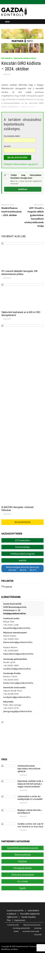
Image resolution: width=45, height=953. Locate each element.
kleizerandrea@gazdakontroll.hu (17, 642)
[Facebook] (39, 1)
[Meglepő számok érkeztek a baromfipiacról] (8, 810)
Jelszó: (7, 146)
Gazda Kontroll (22, 946)
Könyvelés (38, 934)
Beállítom (22, 189)
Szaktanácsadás (13, 925)
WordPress (5, 949)
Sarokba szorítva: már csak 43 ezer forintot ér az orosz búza (30, 825)
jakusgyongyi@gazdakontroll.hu (17, 711)
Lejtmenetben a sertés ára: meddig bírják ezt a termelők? (30, 797)
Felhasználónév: (12, 136)
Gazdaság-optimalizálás (21, 928)
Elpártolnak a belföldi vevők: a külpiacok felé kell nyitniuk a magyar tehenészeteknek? (30, 784)
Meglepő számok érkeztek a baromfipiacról (30, 811)
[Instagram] (42, 1)
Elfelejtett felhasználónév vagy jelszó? (21, 164)
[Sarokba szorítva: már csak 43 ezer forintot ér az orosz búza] (8, 824)
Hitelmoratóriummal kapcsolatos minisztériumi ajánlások (29, 769)
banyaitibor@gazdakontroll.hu (16, 628)
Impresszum (19, 920)
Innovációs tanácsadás (31, 931)
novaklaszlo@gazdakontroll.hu (17, 668)
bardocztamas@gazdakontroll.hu (18, 683)
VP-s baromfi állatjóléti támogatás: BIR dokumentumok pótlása (19, 273)
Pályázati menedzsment (31, 925)
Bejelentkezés (17, 157)
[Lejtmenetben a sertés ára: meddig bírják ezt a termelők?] (8, 796)
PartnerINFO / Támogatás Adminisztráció (18, 58)
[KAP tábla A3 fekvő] (23, 736)
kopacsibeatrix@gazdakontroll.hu (18, 653)
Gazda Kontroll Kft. (15, 910)
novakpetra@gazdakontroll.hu (16, 697)
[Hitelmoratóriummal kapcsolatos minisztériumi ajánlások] (8, 766)
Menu (7, 21)
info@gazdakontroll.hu (14, 613)
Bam (16, 949)
